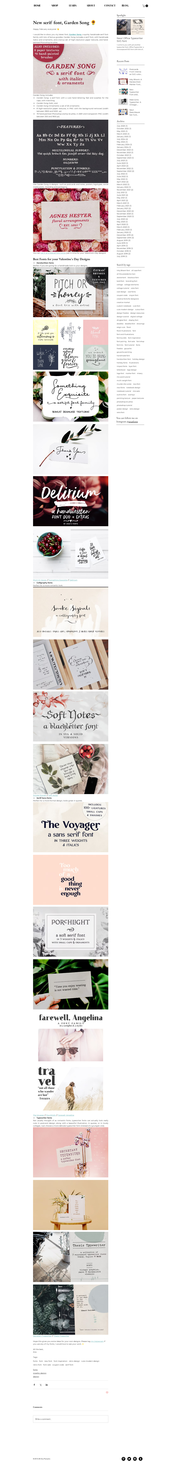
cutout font (139, 309)
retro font (37, 1365)
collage (120, 285)
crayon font (133, 295)
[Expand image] (70, 151)
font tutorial (129, 345)
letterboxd (121, 370)
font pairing (122, 341)
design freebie (123, 313)
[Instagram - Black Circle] (135, 1459)
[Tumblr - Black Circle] (140, 1459)
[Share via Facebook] (34, 1385)
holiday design (138, 359)
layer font (132, 366)
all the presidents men (126, 274)
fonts (35, 1361)
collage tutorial (123, 288)
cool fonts (132, 292)
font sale (47, 1365)
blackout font (133, 277)
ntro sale (136, 391)
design (36, 1376)
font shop (140, 341)
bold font (120, 281)
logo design (132, 370)
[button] (145, 6)
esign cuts (121, 327)
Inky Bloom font (123, 270)
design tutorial (123, 317)
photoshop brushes (125, 402)
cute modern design (90, 1361)
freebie (120, 348)
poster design (122, 409)
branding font (131, 281)
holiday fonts (122, 363)
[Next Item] (140, 27)
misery (139, 373)
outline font (121, 395)
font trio (120, 345)
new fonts (121, 388)
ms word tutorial (123, 377)
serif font (69, 1365)
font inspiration (60, 1361)
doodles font (130, 324)
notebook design (133, 388)
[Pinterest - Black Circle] (123, 1459)
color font (135, 288)
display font (133, 320)
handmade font (123, 356)
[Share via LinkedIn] (46, 1385)
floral (129, 327)
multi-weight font (124, 380)
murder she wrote (124, 384)
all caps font (136, 270)
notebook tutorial (124, 391)
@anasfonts (132, 421)
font (41, 1361)
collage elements (131, 285)
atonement (121, 277)
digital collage (136, 317)
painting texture (123, 398)
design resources (137, 313)
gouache (128, 348)
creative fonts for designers (128, 299)
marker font (130, 373)
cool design (121, 292)
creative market (123, 302)
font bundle (122, 338)
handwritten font (124, 359)
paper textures (138, 398)
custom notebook (124, 306)
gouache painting (124, 352)
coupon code (58, 1365)
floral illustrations (124, 331)
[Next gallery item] (105, 151)
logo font (120, 373)
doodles (120, 324)
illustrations (134, 363)
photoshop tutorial (124, 405)
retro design (74, 1361)
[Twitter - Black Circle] (129, 1459)
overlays (131, 395)
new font (48, 1361)
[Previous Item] (121, 27)
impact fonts (122, 366)
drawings (140, 324)
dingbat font (122, 320)
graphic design (39, 1373)
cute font (136, 306)
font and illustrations (125, 334)
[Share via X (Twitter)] (40, 1385)
